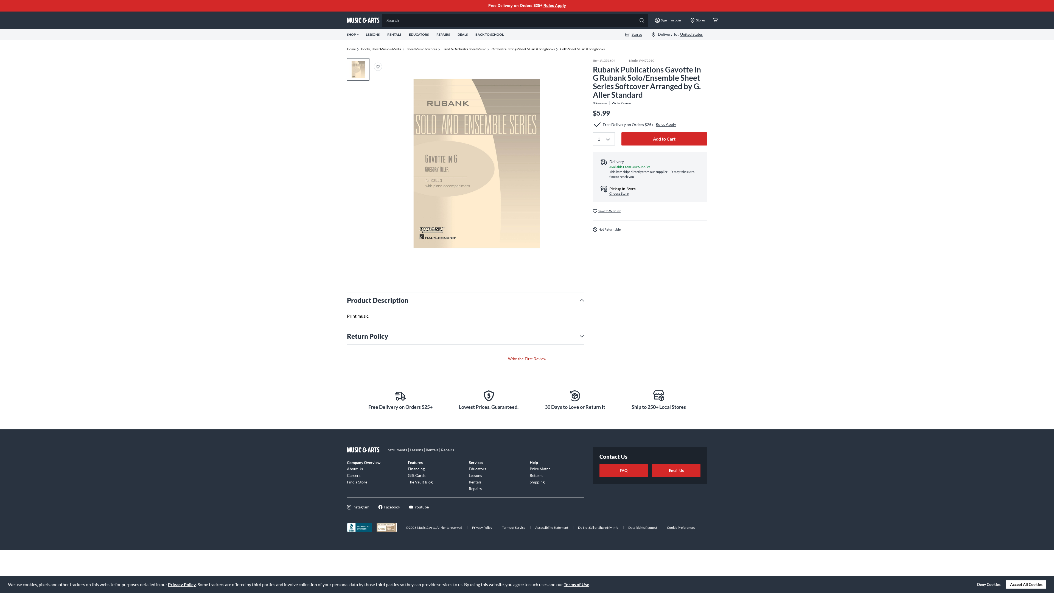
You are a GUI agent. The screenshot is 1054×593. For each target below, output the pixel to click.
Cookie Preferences (681, 527)
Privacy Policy (182, 584)
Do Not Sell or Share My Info (598, 527)
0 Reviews (600, 103)
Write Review (621, 103)
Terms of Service (513, 527)
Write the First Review (527, 359)
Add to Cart (664, 138)
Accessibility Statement (551, 527)
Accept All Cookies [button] (1026, 584)
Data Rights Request (642, 527)
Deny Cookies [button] (988, 584)
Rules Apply (554, 5)
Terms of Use (576, 584)
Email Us (676, 470)
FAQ (623, 470)
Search (392, 20)
